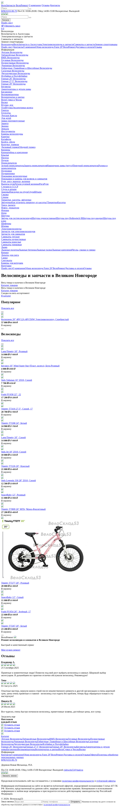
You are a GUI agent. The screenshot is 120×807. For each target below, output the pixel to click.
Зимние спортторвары (12, 42)
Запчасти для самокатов (13, 234)
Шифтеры (6, 223)
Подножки (6, 171)
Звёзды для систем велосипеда (16, 218)
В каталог (6, 296)
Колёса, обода (8, 142)
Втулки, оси (7, 105)
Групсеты (6, 113)
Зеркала (5, 128)
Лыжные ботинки (28, 250)
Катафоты (6, 139)
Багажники (6, 92)
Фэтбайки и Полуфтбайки (14, 76)
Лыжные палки (44, 250)
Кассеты (61, 202)
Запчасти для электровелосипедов (18, 231)
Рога (41, 184)
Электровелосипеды (11, 229)
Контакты (55, 5)
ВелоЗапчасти (8, 5)
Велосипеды (7, 31)
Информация (7, 49)
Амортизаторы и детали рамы (16, 89)
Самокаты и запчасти (12, 39)
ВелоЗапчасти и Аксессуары (15, 34)
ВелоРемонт (22, 5)
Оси (3, 107)
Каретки (5, 136)
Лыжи (4, 247)
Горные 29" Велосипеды (13, 84)
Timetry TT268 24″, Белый (14, 423)
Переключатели (9, 163)
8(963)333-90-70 (9, 11)
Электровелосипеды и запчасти (17, 36)
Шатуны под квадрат (92, 218)
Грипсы (5, 110)
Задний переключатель (12, 165)
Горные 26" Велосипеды (13, 78)
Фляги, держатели (10, 207)
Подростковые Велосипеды (15, 63)
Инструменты (8, 131)
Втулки (9, 107)
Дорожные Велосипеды (13, 65)
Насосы (5, 157)
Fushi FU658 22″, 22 (11, 394)
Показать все (7, 308)
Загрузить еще (8, 716)
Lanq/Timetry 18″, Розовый (14, 351)
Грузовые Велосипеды (12, 60)
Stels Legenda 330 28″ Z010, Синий (18, 480)
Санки (4, 258)
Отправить (75, 802)
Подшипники (8, 173)
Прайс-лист (7, 23)
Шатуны (5, 215)
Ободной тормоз (27, 147)
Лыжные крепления (62, 250)
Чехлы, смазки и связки (83, 250)
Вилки (4, 102)
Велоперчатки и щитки (12, 97)
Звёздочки (6, 202)
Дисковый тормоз (10, 147)
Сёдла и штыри (9, 189)
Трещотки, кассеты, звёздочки (16, 200)
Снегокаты (6, 260)
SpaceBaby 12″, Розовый (13, 495)
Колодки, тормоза (10, 144)
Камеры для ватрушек (12, 263)
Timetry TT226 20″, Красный (15, 466)
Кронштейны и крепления (14, 152)
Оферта (93, 754)
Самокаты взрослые (11, 242)
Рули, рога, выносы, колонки (15, 181)
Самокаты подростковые (13, 239)
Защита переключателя (35, 165)
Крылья (5, 155)
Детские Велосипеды (11, 52)
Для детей (6, 118)
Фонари (5, 210)
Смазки (5, 194)
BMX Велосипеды (10, 57)
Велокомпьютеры (10, 94)
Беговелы (6, 86)
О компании (35, 5)
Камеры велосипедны (12, 134)
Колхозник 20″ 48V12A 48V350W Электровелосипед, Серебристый (35, 319)
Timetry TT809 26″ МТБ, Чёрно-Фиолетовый (23, 509)
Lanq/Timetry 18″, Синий (13, 437)
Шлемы (5, 226)
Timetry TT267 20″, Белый (14, 626)
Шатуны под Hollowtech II (69, 218)
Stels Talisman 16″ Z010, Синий (16, 380)
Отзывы (46, 5)
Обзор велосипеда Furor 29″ (49, 47)
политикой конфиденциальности (57, 804)
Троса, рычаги (8, 205)
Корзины (5, 150)
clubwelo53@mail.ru (73, 770)
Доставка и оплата (85, 47)
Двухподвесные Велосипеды (15, 73)
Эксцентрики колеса (23, 107)
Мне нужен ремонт (10, 650)
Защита (4, 123)
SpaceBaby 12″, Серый (12, 597)
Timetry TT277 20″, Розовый (15, 583)
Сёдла (31, 192)
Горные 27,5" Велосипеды (14, 81)
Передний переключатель (85, 165)
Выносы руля (7, 184)
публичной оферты (106, 781)
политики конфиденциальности (78, 781)
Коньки (5, 252)
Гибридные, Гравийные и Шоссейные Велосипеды (26, 68)
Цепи (4, 213)
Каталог (5, 20)
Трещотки (52, 202)
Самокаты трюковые (11, 244)
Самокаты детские (10, 236)
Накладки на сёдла (18, 192)
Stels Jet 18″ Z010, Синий (13, 452)
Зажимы (5, 192)
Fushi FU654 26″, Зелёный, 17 (16, 611)
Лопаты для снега (10, 255)
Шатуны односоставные (44, 218)
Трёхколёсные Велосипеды (14, 55)
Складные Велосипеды (12, 71)
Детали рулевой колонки (26, 184)
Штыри (38, 192)
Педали (5, 160)
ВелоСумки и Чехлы (11, 99)
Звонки (4, 126)
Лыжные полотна (10, 250)
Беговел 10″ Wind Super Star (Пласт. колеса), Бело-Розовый (30, 366)
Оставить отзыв (12, 725)
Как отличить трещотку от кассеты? (29, 202)
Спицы (4, 197)
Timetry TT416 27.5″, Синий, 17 (17, 409)
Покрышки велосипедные (14, 176)
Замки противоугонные (13, 121)
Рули (46, 184)
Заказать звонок (9, 776)
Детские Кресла (9, 115)
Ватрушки (6, 265)
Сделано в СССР (9, 186)
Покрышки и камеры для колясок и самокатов (24, 178)
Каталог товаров (9, 285)
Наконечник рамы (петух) (60, 165)
